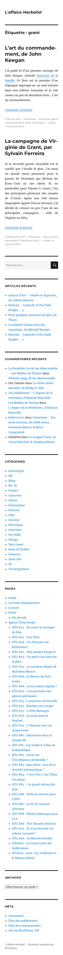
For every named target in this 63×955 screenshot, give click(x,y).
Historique (30, 119)
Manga (13, 539)
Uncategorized (18, 569)
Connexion (16, 916)
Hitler (28, 122)
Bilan (12, 480)
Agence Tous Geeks (21, 622)
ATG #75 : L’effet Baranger (30, 710)
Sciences (14, 554)
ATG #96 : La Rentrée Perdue (32, 838)
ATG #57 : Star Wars (26, 637)
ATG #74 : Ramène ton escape (32, 706)
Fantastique (16, 505)
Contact (13, 607)
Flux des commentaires (24, 925)
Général (13, 520)
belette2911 (16, 417)
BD (10, 476)
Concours (14, 495)
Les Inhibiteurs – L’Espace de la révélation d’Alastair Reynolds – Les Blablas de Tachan (30, 397)
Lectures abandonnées (24, 603)
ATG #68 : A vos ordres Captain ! (34, 686)
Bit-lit (12, 485)
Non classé (15, 544)
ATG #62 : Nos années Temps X (34, 652)
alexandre (44, 119)
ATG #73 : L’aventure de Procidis (34, 701)
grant (54, 119)
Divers (12, 500)
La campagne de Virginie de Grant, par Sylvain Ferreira (31, 147)
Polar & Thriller (19, 549)
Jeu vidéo (14, 534)
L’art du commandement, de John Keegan (31, 54)
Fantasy (13, 510)
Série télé (14, 559)
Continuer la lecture (18, 110)
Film (11, 515)
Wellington (38, 122)
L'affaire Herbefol (23, 12)
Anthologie (16, 471)
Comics (13, 490)
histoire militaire (14, 122)
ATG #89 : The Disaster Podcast (34, 823)
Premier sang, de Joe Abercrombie (31, 378)
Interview (15, 529)
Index (12, 598)
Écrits (12, 612)
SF (10, 564)
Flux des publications (23, 920)
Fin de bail (19, 617)
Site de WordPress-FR (23, 930)
